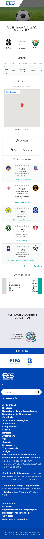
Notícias (6, 433)
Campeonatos (10, 426)
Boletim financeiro (23, 150)
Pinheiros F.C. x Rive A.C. (22, 240)
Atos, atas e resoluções (15, 420)
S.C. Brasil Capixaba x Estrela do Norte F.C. (22, 260)
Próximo (38, 266)
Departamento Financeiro (16, 414)
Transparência (10, 448)
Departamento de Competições (19, 411)
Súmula (24, 140)
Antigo (6, 451)
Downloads (8, 445)
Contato (6, 442)
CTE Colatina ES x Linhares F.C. (22, 179)
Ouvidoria (7, 417)
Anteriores (7, 266)
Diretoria (7, 408)
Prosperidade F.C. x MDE (22, 202)
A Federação (9, 405)
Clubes (6, 429)
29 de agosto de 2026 (22, 165)
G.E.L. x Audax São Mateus (22, 220)
